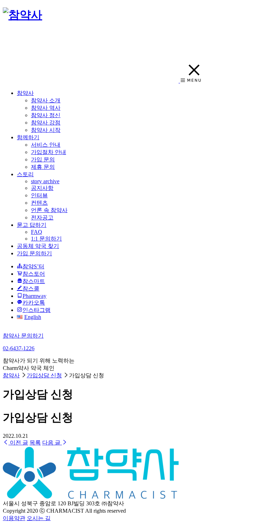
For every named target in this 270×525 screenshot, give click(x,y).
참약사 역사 (45, 108)
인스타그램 (36, 310)
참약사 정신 (45, 115)
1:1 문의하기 (46, 239)
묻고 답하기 (31, 225)
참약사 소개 (45, 100)
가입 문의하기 (34, 253)
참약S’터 (33, 266)
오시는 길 (39, 518)
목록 (35, 443)
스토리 (25, 174)
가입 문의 (43, 159)
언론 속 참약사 (49, 210)
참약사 (25, 93)
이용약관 (14, 518)
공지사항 (42, 188)
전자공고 (42, 217)
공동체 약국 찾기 (38, 246)
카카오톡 (33, 303)
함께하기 (28, 137)
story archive (45, 181)
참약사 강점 (45, 123)
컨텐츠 (39, 203)
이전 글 (18, 443)
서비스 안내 (45, 145)
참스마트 (33, 281)
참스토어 (33, 274)
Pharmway (34, 296)
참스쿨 (30, 289)
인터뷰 (39, 195)
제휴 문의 (43, 167)
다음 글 (52, 443)
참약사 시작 (45, 130)
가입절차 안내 (48, 152)
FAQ (36, 232)
